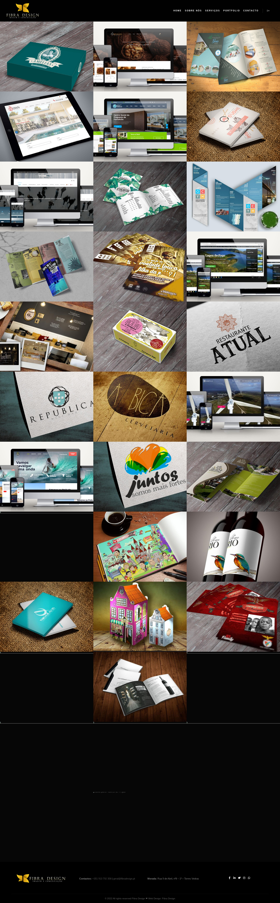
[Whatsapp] (249, 878)
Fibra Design (168, 898)
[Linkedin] (234, 878)
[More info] (268, 11)
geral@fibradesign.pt (124, 878)
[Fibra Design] (22, 11)
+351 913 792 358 (101, 878)
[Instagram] (244, 878)
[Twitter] (239, 878)
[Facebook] (230, 878)
